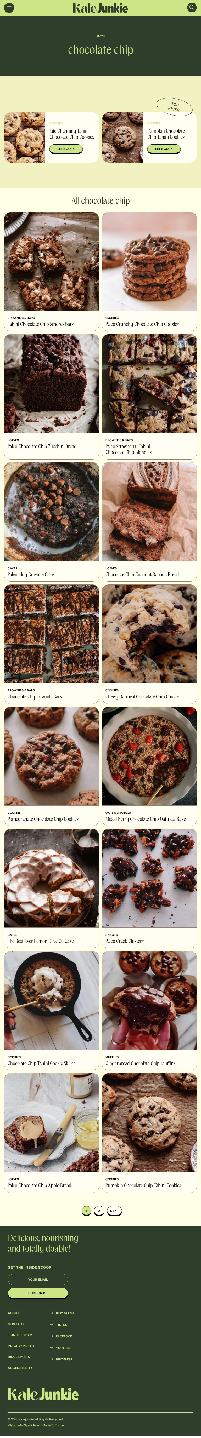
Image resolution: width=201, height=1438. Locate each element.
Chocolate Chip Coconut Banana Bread (142, 575)
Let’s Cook (66, 149)
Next (114, 1210)
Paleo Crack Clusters (124, 941)
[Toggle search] (192, 8)
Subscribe (37, 1293)
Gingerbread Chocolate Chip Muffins (140, 1064)
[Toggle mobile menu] (9, 8)
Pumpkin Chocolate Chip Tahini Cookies (143, 1186)
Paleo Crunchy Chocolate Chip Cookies (142, 324)
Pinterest (64, 1359)
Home (100, 35)
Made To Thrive (53, 1425)
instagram (65, 1313)
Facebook (64, 1336)
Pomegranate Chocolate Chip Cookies (43, 819)
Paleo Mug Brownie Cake (31, 575)
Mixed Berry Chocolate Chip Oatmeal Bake (145, 819)
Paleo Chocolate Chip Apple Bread (39, 1186)
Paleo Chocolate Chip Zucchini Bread (42, 447)
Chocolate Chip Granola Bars (35, 697)
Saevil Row (32, 1425)
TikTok (61, 1324)
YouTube (63, 1347)
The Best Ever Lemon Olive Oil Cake (41, 941)
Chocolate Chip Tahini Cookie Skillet (41, 1064)
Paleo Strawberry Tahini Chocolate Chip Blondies (128, 450)
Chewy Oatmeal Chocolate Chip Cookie (142, 697)
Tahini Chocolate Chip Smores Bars (41, 324)
